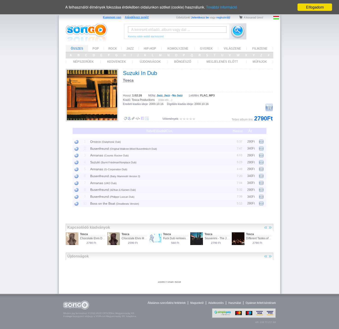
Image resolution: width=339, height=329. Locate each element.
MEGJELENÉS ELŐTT (222, 61)
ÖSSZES (77, 48)
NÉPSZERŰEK (83, 61)
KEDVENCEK (116, 61)
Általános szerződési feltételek (167, 303)
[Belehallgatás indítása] (76, 142)
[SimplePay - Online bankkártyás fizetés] (243, 317)
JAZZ (130, 48)
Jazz (160, 95)
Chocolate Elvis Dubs (93, 238)
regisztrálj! (223, 17)
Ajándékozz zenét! (137, 17)
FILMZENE (260, 48)
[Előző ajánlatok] (265, 227)
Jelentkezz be (200, 17)
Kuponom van (112, 17)
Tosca (128, 80)
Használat (234, 303)
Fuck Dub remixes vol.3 (177, 238)
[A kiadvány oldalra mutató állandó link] (133, 118)
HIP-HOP (150, 48)
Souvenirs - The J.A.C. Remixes (224, 238)
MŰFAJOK (260, 61)
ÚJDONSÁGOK (150, 61)
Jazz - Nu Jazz (173, 95)
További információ (221, 7)
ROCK (112, 48)
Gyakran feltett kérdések (261, 303)
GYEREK (206, 48)
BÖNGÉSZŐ (182, 61)
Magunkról (197, 303)
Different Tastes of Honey (261, 238)
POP (95, 48)
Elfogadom (315, 7)
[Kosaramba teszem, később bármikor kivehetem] (269, 107)
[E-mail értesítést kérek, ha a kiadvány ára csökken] (125, 118)
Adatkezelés (216, 303)
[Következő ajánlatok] (270, 227)
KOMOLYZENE (177, 48)
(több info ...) (165, 100)
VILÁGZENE (232, 48)
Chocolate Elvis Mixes (135, 238)
